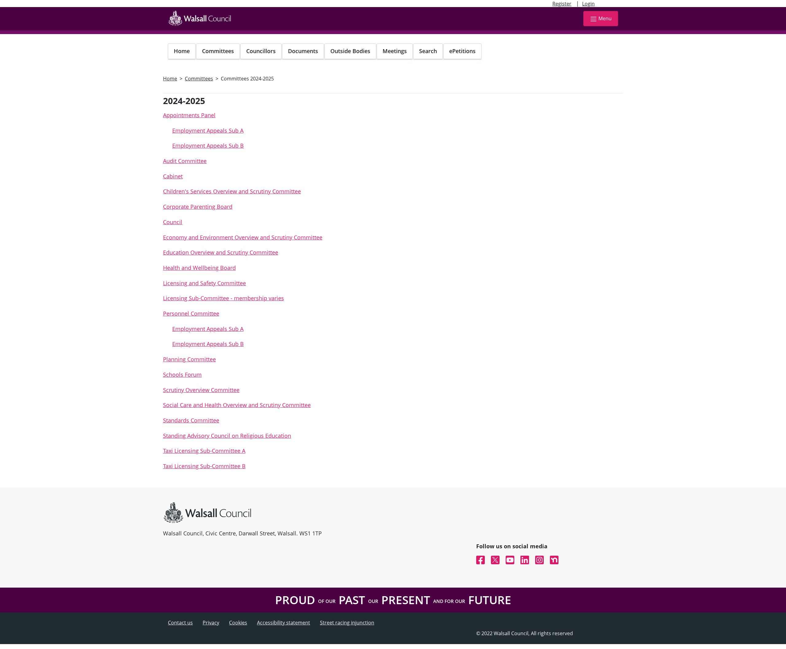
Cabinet (173, 176)
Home (182, 51)
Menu (605, 18)
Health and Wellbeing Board (199, 267)
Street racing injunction (347, 622)
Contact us (180, 622)
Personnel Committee (191, 313)
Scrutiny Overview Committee (201, 390)
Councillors (261, 51)
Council (172, 222)
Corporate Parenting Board (197, 206)
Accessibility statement (283, 622)
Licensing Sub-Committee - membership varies (223, 298)
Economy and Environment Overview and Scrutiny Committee (242, 237)
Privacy (211, 622)
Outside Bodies (350, 51)
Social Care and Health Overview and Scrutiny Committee (237, 405)
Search (428, 51)
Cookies (238, 622)
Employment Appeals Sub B (208, 145)
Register (561, 3)
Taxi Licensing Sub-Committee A (204, 450)
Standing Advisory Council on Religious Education (227, 435)
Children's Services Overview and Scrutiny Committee (232, 191)
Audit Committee (185, 161)
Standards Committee (191, 420)
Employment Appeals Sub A (207, 130)
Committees (218, 51)
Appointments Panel (189, 115)
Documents (303, 51)
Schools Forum (182, 374)
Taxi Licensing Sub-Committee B (204, 466)
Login (588, 3)
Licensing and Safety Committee (204, 283)
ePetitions (462, 51)
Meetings (395, 51)
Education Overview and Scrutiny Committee (220, 252)
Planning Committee (189, 359)
